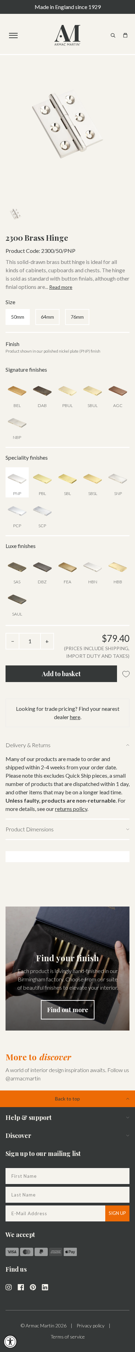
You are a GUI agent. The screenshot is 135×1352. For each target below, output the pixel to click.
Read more (60, 287)
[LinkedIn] (45, 1286)
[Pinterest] (33, 1286)
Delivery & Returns (28, 745)
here (75, 717)
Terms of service (68, 1337)
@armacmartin (23, 1078)
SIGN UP (117, 1213)
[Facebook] (21, 1286)
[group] (67, 969)
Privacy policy (90, 1325)
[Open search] (113, 35)
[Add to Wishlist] (126, 674)
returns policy (71, 808)
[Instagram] (9, 1286)
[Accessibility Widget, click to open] (10, 1342)
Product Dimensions (30, 829)
